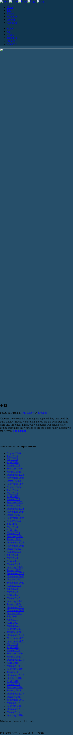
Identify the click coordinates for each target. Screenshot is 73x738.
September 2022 (15, 582)
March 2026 (13, 465)
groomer (42, 412)
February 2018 (15, 687)
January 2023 (14, 570)
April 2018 (13, 681)
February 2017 (15, 705)
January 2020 (14, 656)
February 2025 (15, 502)
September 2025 (15, 483)
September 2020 (15, 641)
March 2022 (13, 598)
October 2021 (14, 613)
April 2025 (13, 496)
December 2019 (15, 659)
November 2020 (15, 638)
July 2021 (12, 616)
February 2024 (15, 536)
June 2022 (12, 588)
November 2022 (15, 576)
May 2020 (12, 644)
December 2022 (15, 573)
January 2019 (14, 672)
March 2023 (13, 564)
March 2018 (13, 684)
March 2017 (13, 702)
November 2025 (15, 477)
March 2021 (13, 625)
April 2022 (13, 594)
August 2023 (14, 551)
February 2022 (15, 601)
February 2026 (15, 468)
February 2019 (15, 668)
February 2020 (15, 653)
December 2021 (15, 607)
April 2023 (13, 561)
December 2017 (15, 693)
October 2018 (14, 678)
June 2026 (12, 456)
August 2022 (14, 585)
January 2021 (14, 631)
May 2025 (12, 493)
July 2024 (12, 524)
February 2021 (15, 628)
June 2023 (12, 554)
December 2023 (15, 542)
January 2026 (14, 471)
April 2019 (13, 662)
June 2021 (12, 619)
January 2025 (14, 505)
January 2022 (14, 604)
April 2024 (13, 530)
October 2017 (14, 696)
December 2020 (15, 635)
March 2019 (13, 665)
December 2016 (15, 709)
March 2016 (13, 712)
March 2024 (13, 533)
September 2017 (15, 699)
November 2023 (15, 545)
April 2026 (13, 462)
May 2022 (12, 591)
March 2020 (13, 650)
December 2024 (15, 508)
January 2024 (14, 539)
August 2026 (14, 453)
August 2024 (14, 520)
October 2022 (14, 579)
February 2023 (15, 567)
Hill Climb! (19, 430)
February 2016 (15, 715)
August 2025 (14, 487)
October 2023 (14, 548)
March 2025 (13, 499)
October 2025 (14, 480)
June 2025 (12, 490)
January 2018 (14, 690)
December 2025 (15, 474)
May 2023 (12, 557)
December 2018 (15, 675)
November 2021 (15, 610)
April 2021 (13, 622)
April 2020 (13, 647)
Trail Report (27, 412)
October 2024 (14, 514)
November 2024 (15, 511)
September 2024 (15, 517)
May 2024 (12, 527)
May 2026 (12, 459)
